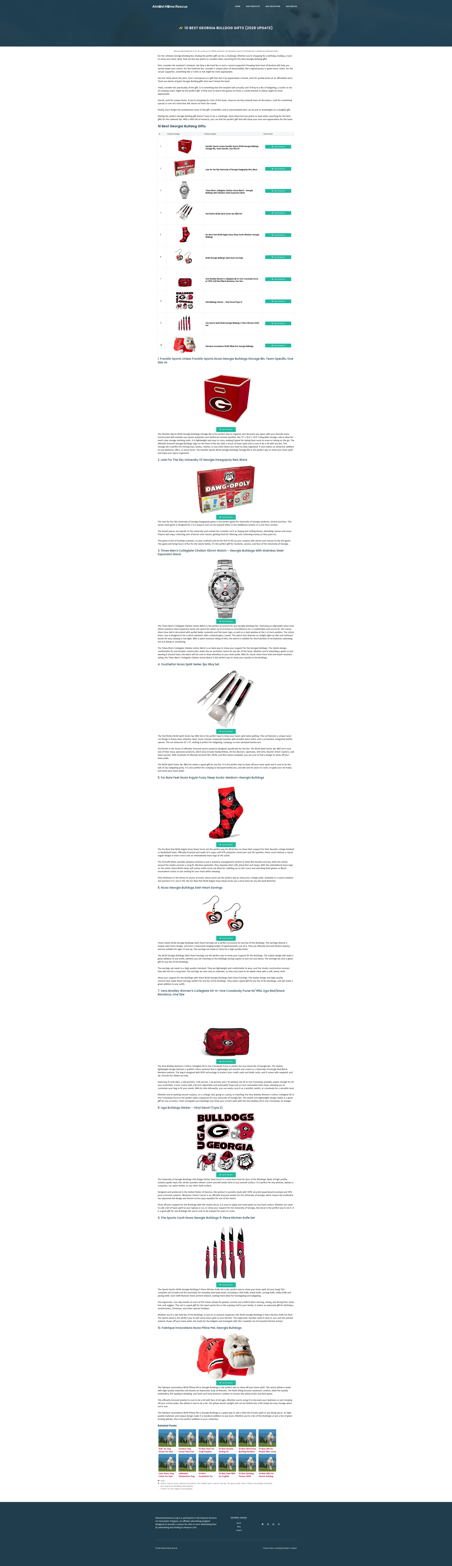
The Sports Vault (233, 1483)
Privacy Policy (268, 1548)
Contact (239, 1530)
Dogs (163, 1481)
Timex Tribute (246, 1483)
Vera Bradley (258, 1483)
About (239, 1523)
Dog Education (273, 6)
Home (237, 6)
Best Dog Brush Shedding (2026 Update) (177, 1486)
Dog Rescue (291, 6)
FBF (198, 1483)
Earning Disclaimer (282, 1548)
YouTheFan (268, 1483)
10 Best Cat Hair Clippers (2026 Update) (176, 1489)
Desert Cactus (172, 1483)
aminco (163, 1483)
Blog (239, 1527)
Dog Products (253, 6)
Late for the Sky (219, 1483)
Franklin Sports (207, 1483)
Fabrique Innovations (187, 1483)
